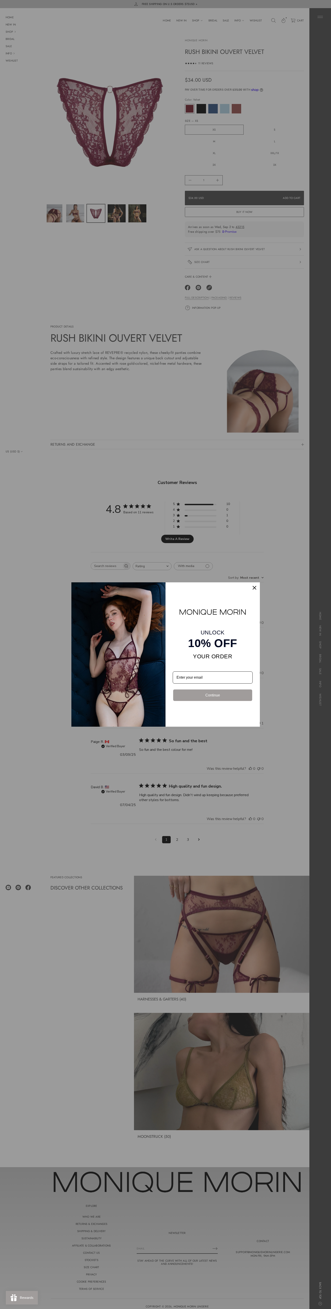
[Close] (254, 587)
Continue (212, 695)
